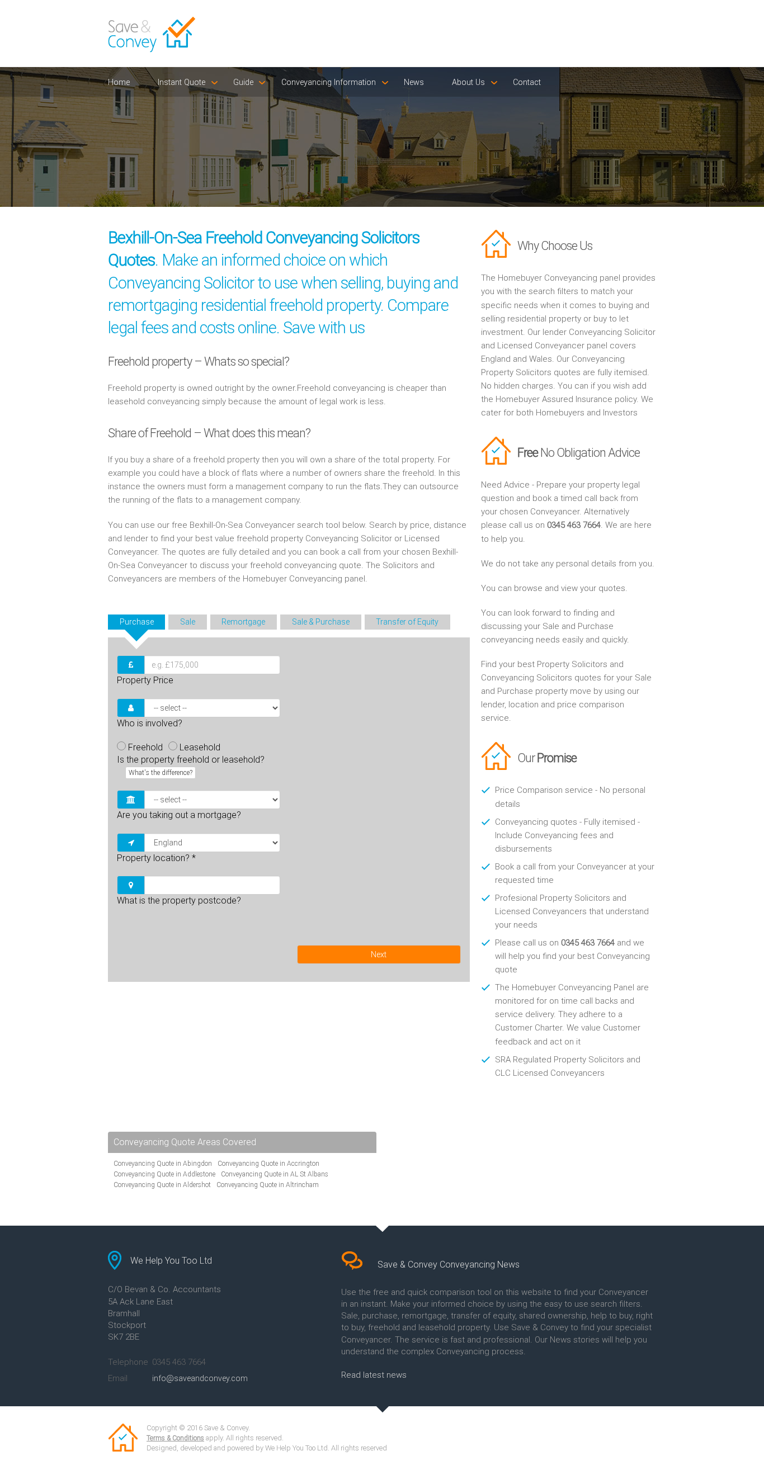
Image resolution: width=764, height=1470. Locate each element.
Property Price (145, 680)
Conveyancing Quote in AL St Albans (274, 1174)
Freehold (145, 747)
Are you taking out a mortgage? (179, 815)
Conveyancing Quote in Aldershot (162, 1185)
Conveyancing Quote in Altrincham (267, 1185)
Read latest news (374, 1375)
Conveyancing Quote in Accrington (268, 1164)
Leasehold (200, 747)
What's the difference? (160, 773)
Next (378, 954)
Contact (527, 82)
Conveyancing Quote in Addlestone (164, 1174)
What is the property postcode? (179, 900)
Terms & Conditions (175, 1438)
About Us (468, 82)
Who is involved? (149, 723)
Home (119, 82)
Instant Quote (181, 82)
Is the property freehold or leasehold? (191, 765)
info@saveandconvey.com (200, 1378)
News (414, 82)
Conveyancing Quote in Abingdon (163, 1164)
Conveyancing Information (328, 82)
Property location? (156, 858)
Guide (243, 82)
